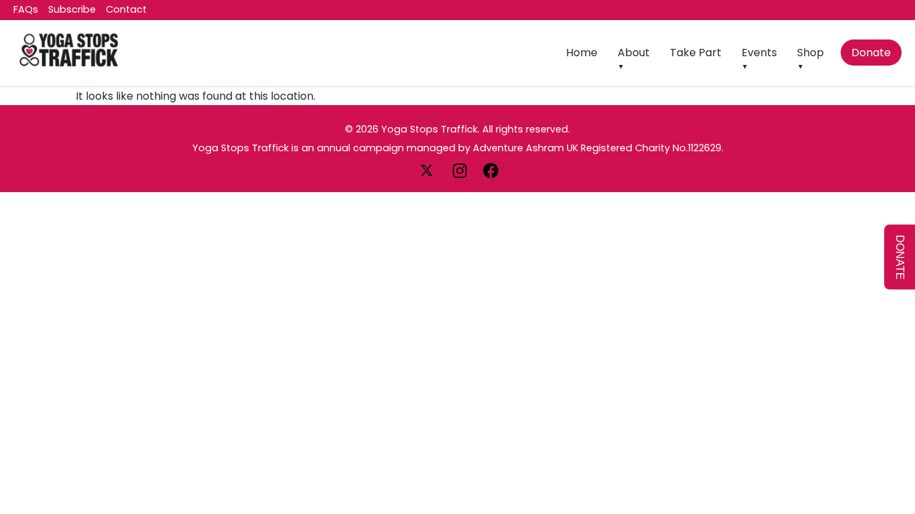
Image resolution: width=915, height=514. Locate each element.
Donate (871, 52)
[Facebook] (491, 170)
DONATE (900, 257)
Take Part (695, 52)
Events (759, 52)
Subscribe (72, 9)
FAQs (25, 9)
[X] (428, 170)
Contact (126, 9)
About (634, 52)
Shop (810, 52)
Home (581, 52)
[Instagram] (461, 170)
